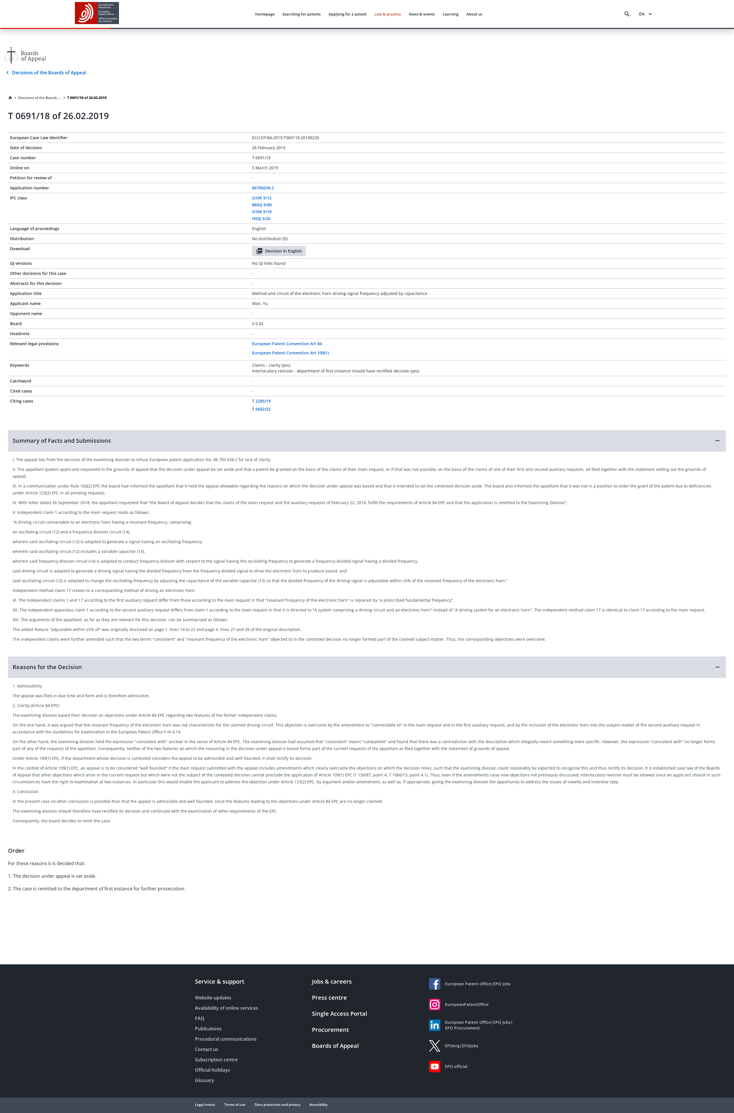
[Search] (627, 14)
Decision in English (283, 251)
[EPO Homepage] (97, 14)
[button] (367, 440)
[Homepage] (10, 98)
